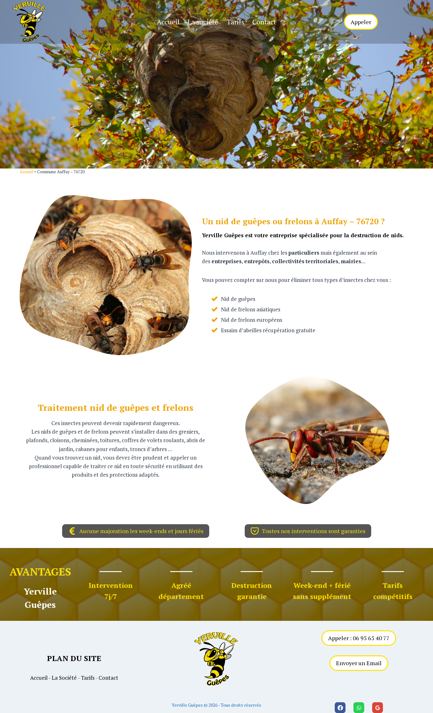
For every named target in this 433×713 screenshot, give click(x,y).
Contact (264, 21)
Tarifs (235, 21)
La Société (64, 677)
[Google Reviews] (377, 707)
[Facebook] (340, 707)
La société (203, 21)
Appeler (361, 22)
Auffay (334, 221)
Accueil (168, 21)
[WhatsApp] (358, 707)
